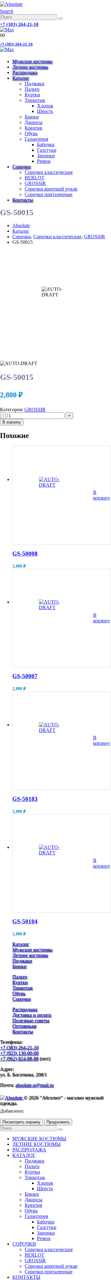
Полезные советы (30, 1020)
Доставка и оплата (31, 1015)
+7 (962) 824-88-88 (19, 1058)
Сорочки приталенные (48, 194)
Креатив (33, 128)
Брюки (32, 116)
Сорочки (21, 166)
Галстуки (46, 150)
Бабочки (46, 144)
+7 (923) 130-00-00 (19, 1053)
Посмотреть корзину (21, 1122)
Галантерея (36, 139)
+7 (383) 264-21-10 (19, 24)
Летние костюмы (30, 67)
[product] (53, 495)
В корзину (11, 422)
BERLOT (34, 177)
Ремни (44, 161)
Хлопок (45, 105)
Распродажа (24, 72)
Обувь (31, 133)
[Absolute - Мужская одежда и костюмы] (11, 4)
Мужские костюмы (32, 61)
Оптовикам (24, 1026)
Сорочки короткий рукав (51, 188)
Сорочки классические (49, 172)
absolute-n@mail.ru (34, 1085)
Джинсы (34, 122)
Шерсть (45, 111)
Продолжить (58, 1122)
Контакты (22, 200)
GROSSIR (35, 183)
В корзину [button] (101, 495)
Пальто (32, 89)
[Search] (60, 18)
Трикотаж (35, 100)
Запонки (46, 155)
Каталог (20, 78)
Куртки (32, 94)
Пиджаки (34, 83)
